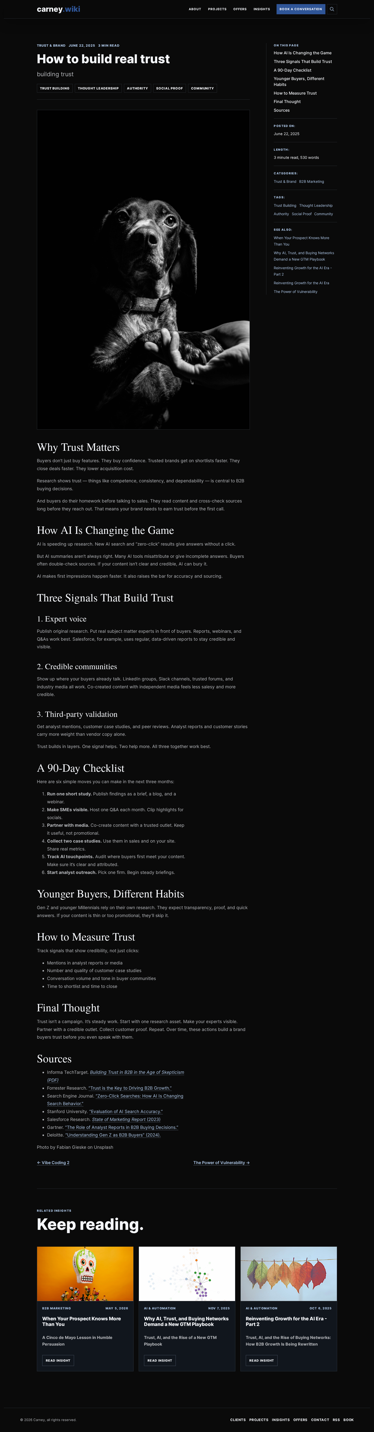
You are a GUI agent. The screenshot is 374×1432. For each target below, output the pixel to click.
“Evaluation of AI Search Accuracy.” (126, 1111)
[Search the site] (332, 9)
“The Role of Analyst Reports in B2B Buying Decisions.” (121, 1127)
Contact (320, 1420)
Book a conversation (301, 9)
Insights (262, 9)
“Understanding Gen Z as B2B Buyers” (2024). (113, 1135)
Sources (282, 110)
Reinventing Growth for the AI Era (301, 283)
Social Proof (169, 88)
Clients (238, 1420)
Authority (137, 88)
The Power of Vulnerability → (221, 1162)
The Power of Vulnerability (296, 291)
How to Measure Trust (295, 93)
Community (202, 88)
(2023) (126, 1119)
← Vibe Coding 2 (53, 1162)
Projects (217, 9)
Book (348, 1420)
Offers (240, 9)
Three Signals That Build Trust (303, 61)
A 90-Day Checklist (292, 70)
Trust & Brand (51, 45)
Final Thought (287, 101)
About (195, 9)
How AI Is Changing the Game (303, 53)
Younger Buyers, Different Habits (299, 81)
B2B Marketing (311, 181)
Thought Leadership (98, 88)
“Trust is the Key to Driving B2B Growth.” (130, 1088)
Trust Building (54, 88)
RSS (336, 1420)
